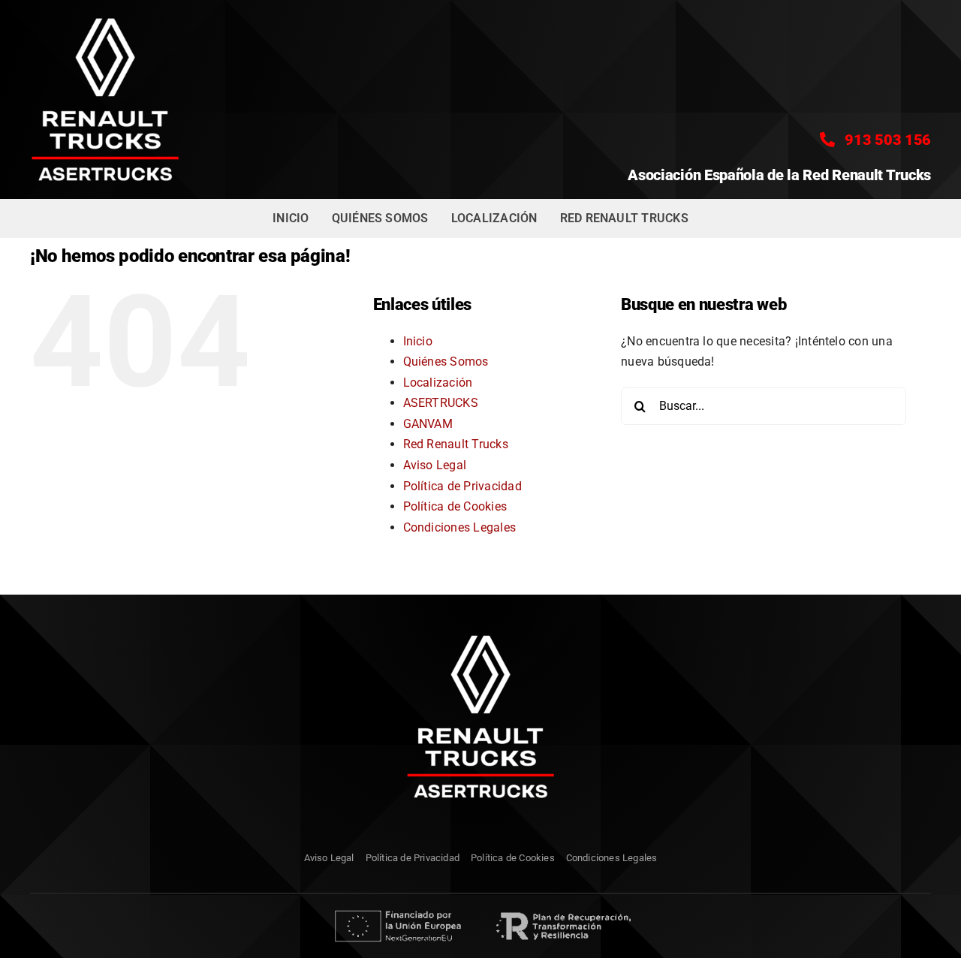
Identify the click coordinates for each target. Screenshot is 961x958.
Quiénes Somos (446, 361)
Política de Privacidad (462, 486)
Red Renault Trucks (455, 444)
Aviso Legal (435, 465)
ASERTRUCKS (440, 403)
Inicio (417, 341)
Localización (438, 382)
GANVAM (428, 424)
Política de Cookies (455, 506)
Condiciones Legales (460, 527)
